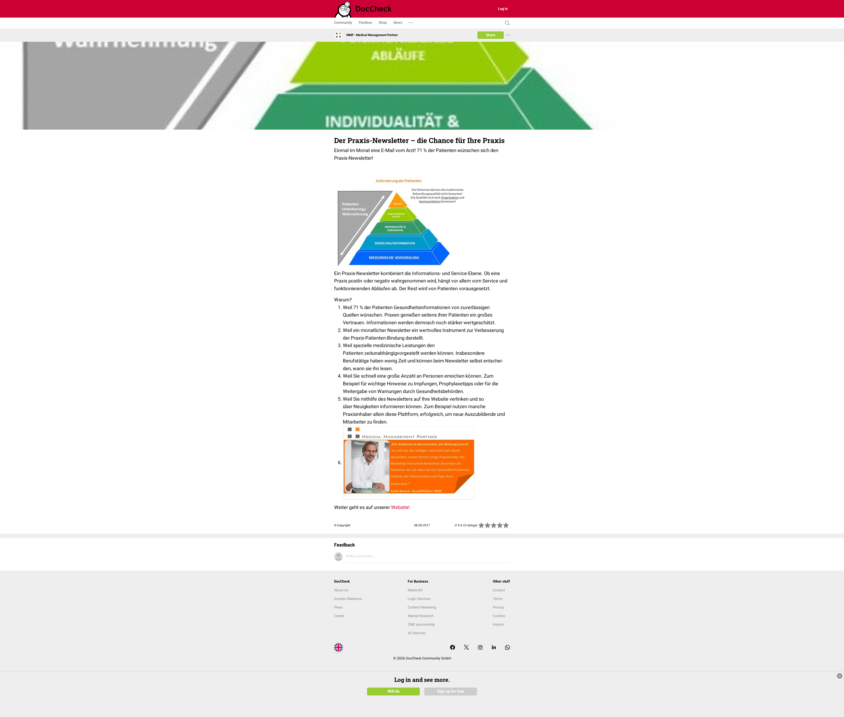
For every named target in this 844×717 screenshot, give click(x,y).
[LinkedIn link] (493, 648)
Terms (497, 599)
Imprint (498, 624)
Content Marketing (422, 607)
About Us (341, 590)
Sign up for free (450, 691)
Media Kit (415, 590)
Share (490, 35)
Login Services (419, 599)
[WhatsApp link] (507, 648)
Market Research (421, 616)
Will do (393, 691)
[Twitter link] (466, 648)
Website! (400, 507)
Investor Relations (348, 599)
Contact (499, 590)
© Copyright (342, 525)
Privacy (498, 607)
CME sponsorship (421, 624)
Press (338, 607)
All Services (417, 633)
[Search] (506, 23)
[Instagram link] (480, 648)
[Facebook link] (452, 648)
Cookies (499, 616)
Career (339, 616)
